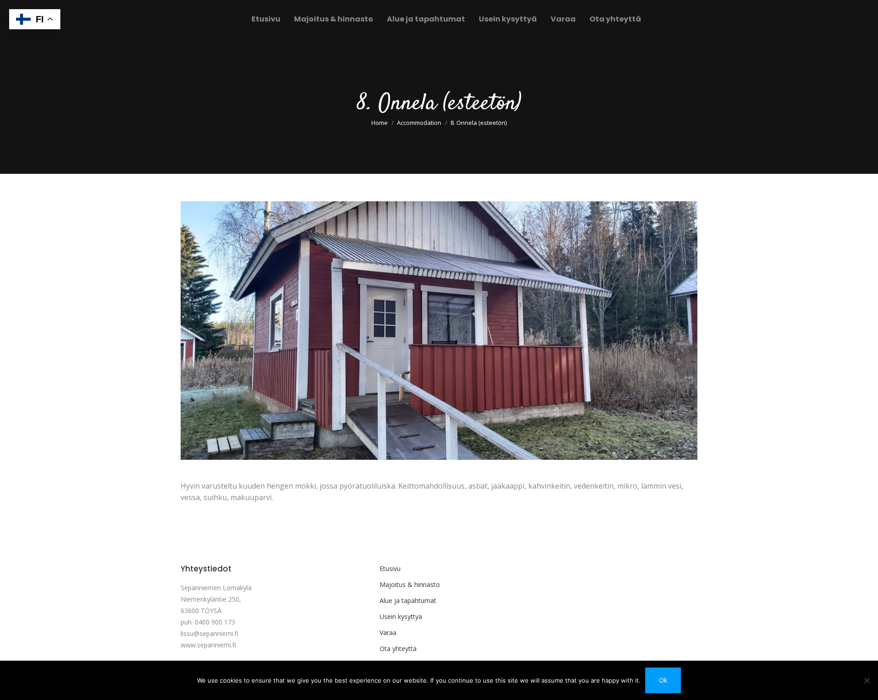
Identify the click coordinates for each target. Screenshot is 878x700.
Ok (663, 680)
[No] (866, 680)
